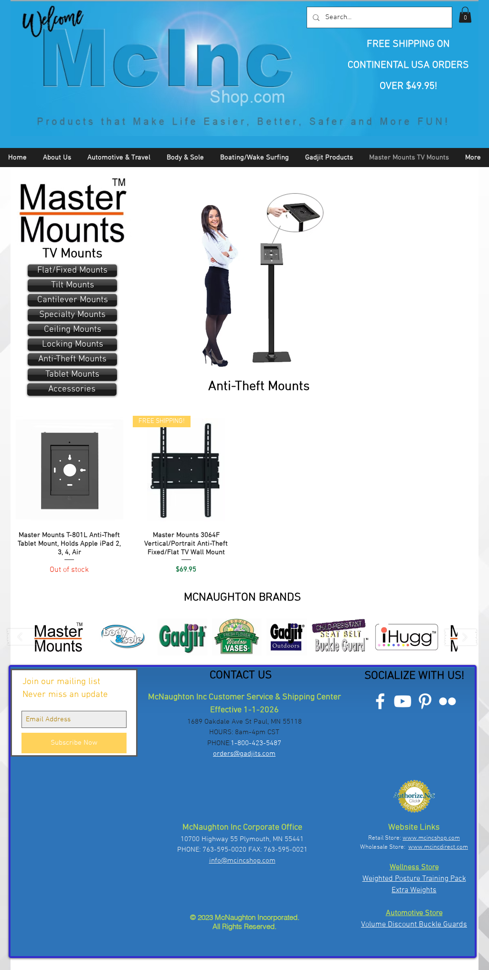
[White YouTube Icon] (402, 701)
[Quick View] (69, 469)
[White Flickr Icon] (447, 701)
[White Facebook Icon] (380, 701)
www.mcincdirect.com (438, 847)
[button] (465, 14)
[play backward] (24, 637)
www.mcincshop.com (431, 838)
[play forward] (461, 637)
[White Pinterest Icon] (425, 701)
